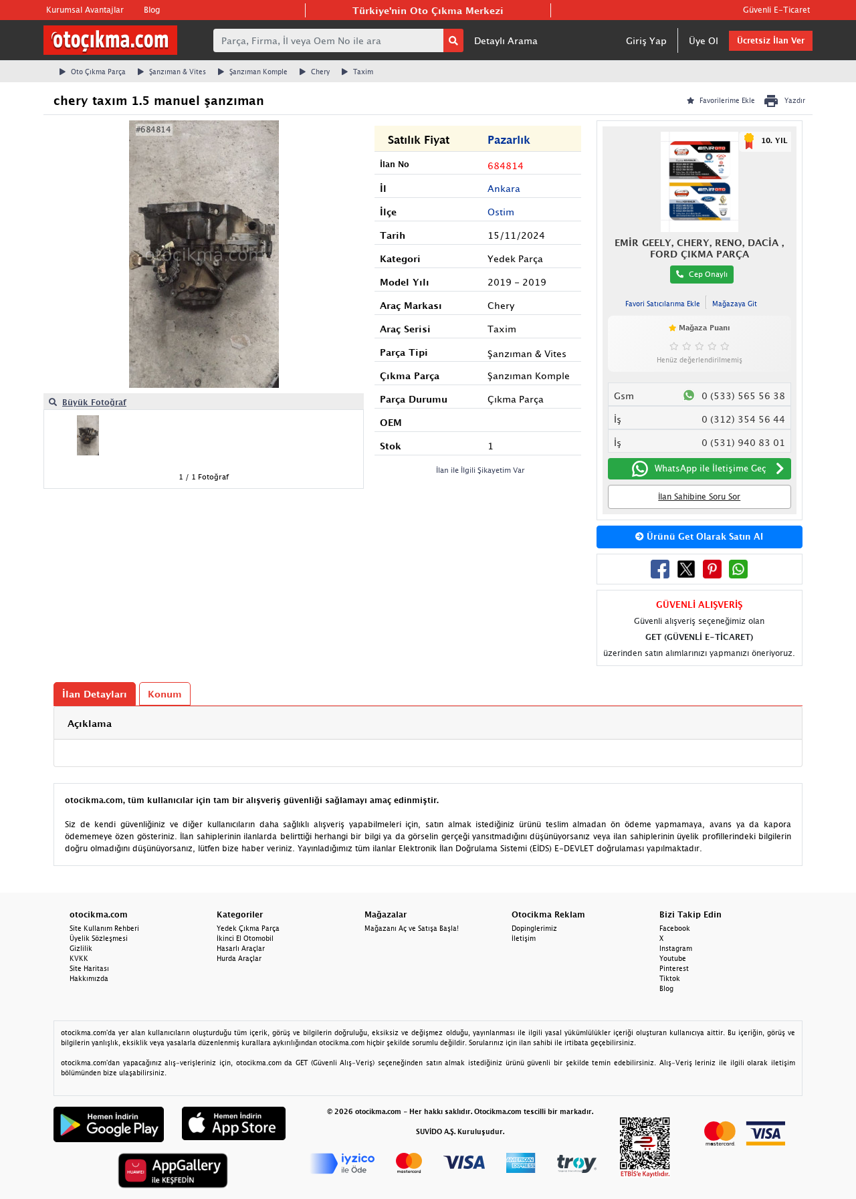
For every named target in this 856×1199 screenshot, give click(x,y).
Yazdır (794, 100)
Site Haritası (89, 968)
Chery (320, 72)
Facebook (674, 928)
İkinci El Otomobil (245, 938)
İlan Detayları (94, 693)
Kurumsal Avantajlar (85, 10)
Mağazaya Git (734, 304)
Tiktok (669, 978)
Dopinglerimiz (534, 928)
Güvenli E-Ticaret (776, 10)
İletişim (524, 938)
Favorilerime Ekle (727, 100)
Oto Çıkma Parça (98, 72)
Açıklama (90, 723)
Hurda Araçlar (239, 958)
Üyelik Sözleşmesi (99, 938)
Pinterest (674, 968)
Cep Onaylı (708, 273)
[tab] (428, 723)
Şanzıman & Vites (177, 72)
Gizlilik (81, 948)
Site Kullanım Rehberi (104, 928)
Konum (165, 693)
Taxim (363, 72)
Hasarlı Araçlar (241, 948)
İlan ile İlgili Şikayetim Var (480, 469)
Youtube (672, 958)
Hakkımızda (89, 978)
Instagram (675, 948)
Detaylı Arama (506, 40)
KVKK (79, 958)
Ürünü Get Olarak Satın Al (703, 536)
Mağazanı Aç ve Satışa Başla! (411, 928)
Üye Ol (703, 40)
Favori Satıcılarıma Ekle (662, 304)
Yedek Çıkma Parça (248, 928)
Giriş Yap (646, 40)
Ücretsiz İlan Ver (771, 40)
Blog (152, 10)
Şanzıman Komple (258, 72)
